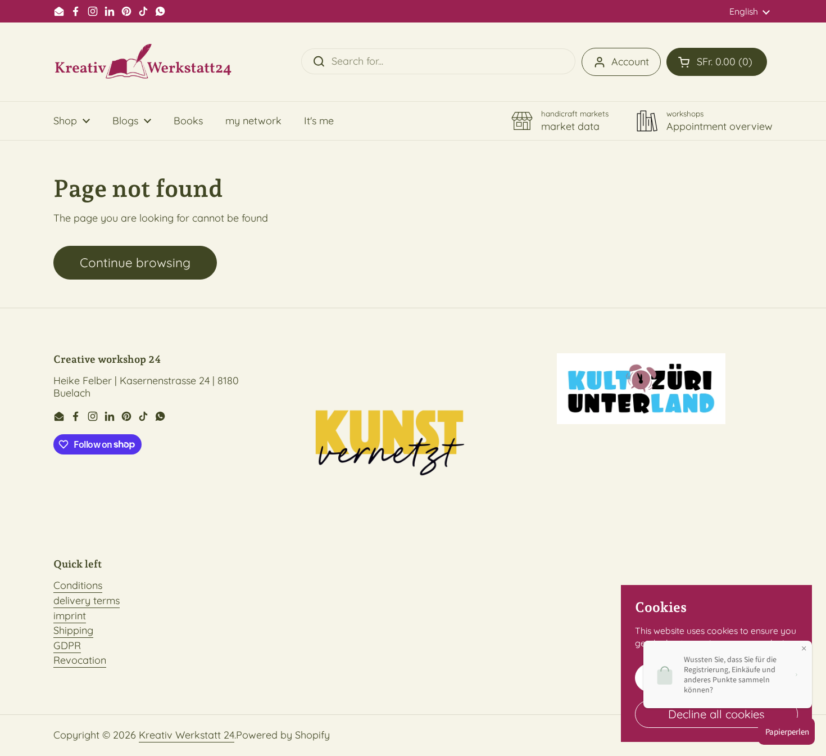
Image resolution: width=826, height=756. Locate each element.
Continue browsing (135, 262)
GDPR (67, 645)
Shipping (73, 630)
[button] (716, 62)
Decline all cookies (716, 714)
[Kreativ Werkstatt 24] (143, 62)
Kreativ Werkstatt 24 (186, 734)
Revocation (79, 660)
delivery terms (86, 600)
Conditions (77, 585)
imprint (69, 615)
